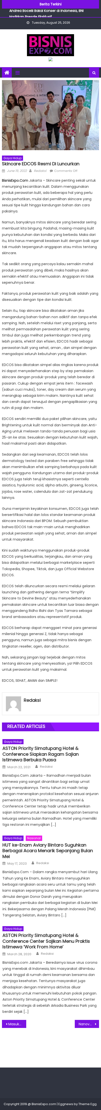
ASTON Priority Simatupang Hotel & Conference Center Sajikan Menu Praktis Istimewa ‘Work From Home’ (46, 941)
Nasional (34, 838)
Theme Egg (87, 1104)
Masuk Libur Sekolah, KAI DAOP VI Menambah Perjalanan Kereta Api (17, 1024)
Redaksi (40, 170)
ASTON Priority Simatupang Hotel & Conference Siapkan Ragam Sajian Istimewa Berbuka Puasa (40, 754)
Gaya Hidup (12, 158)
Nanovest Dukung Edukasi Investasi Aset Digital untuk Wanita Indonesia (89, 1024)
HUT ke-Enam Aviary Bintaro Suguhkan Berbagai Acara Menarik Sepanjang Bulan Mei (47, 850)
